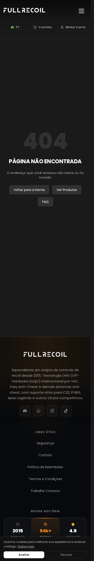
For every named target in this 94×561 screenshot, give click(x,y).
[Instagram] (52, 410)
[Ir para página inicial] (24, 11)
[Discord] (24, 410)
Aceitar (23, 555)
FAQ (45, 201)
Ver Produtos (67, 190)
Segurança (45, 443)
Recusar (66, 555)
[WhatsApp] (38, 410)
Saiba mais (26, 546)
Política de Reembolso (45, 467)
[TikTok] (65, 410)
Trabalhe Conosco (45, 491)
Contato (45, 455)
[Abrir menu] (81, 11)
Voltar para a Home (29, 190)
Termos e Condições (45, 479)
